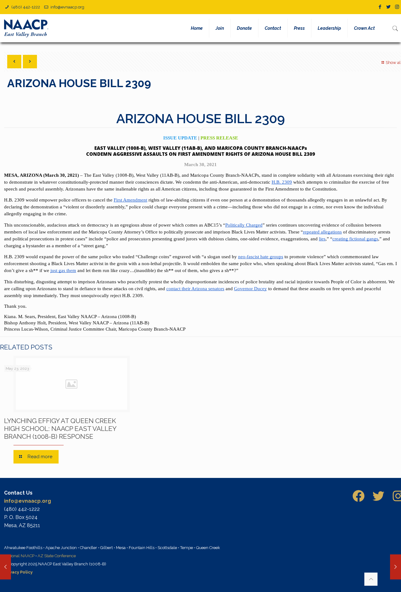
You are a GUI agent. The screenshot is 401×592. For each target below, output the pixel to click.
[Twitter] (388, 7)
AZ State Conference (57, 555)
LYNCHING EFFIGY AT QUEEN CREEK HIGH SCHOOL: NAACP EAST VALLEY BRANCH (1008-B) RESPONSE (60, 428)
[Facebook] (380, 7)
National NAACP (19, 555)
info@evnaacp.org (67, 7)
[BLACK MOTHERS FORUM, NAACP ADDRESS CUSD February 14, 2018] (5, 566)
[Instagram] (397, 7)
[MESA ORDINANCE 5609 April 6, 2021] (395, 566)
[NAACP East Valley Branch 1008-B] (27, 28)
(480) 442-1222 (25, 7)
